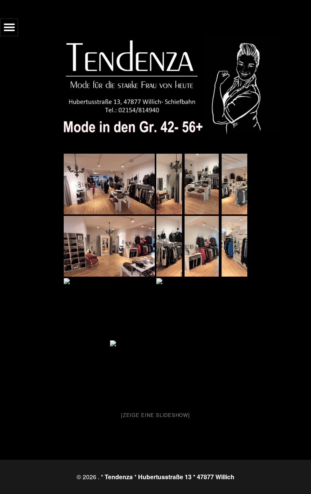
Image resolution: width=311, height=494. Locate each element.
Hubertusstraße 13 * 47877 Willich (186, 476)
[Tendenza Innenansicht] (109, 184)
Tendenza (119, 476)
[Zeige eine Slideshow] (155, 414)
